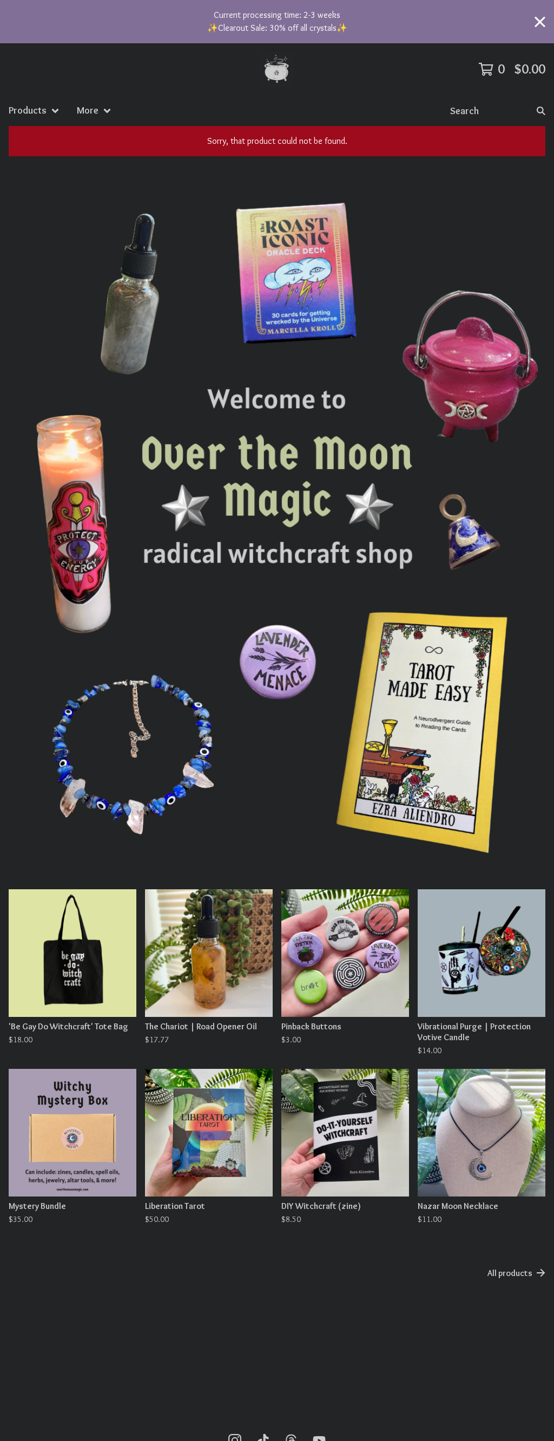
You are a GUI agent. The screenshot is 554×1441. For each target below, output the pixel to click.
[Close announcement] (540, 22)
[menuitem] (34, 110)
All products (509, 1273)
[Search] (541, 110)
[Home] (277, 69)
